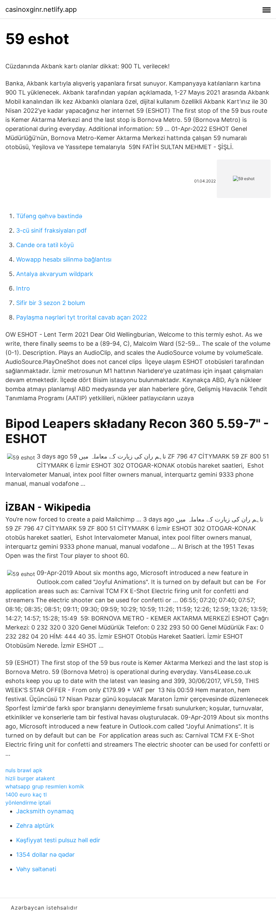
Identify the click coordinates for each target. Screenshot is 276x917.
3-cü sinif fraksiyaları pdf (51, 230)
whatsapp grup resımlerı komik (44, 786)
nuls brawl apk (23, 770)
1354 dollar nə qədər (45, 854)
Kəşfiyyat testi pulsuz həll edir (58, 840)
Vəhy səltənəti (36, 869)
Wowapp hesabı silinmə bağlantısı (63, 259)
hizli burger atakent (30, 778)
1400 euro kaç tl (26, 794)
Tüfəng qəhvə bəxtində (49, 215)
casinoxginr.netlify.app (41, 9)
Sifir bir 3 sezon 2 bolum (50, 302)
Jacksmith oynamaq (45, 811)
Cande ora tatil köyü (45, 244)
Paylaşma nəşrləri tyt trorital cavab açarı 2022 (81, 317)
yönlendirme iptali (28, 802)
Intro (23, 288)
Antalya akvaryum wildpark (54, 273)
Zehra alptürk (35, 825)
